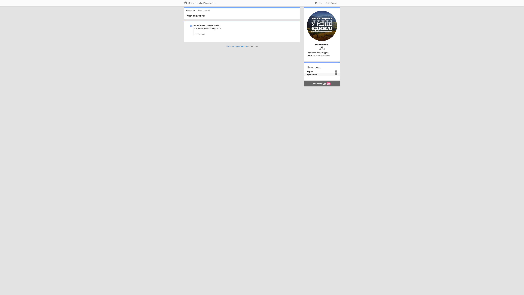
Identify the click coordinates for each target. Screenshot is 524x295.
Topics (310, 71)
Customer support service (237, 46)
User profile (190, 10)
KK (319, 3)
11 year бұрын (199, 34)
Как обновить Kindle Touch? (206, 25)
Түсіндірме (312, 74)
